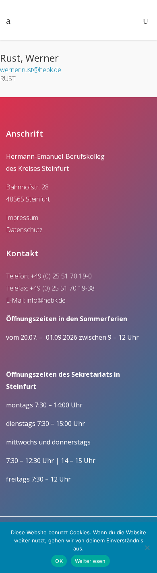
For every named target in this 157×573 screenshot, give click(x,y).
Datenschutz (24, 229)
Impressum (22, 217)
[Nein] (147, 548)
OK (59, 561)
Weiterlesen (90, 561)
